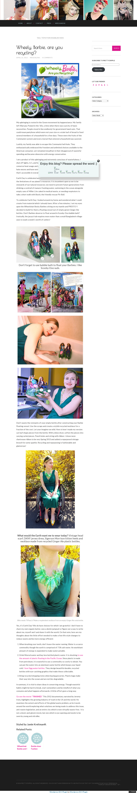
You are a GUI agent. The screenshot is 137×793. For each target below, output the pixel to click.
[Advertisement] (107, 138)
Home (20, 23)
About (29, 23)
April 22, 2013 (22, 57)
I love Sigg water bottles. (34, 668)
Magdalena (35, 57)
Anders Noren (110, 784)
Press (49, 23)
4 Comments (47, 57)
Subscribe (98, 69)
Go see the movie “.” (29, 696)
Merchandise (60, 23)
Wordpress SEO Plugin (59, 792)
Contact (39, 23)
